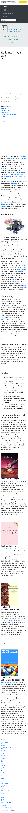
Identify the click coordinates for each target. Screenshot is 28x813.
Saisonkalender (8, 13)
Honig (2, 767)
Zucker (3, 763)
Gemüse (3, 758)
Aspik (15, 263)
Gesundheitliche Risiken (9, 114)
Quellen (3, 116)
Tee (2, 777)
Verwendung (5, 110)
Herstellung (4, 112)
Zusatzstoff (11, 158)
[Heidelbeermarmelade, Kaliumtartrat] (14, 225)
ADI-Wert (4, 359)
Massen (3, 773)
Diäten (2, 788)
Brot (2, 770)
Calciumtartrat (5, 204)
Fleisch (3, 745)
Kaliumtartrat (5, 108)
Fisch (2, 744)
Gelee (24, 265)
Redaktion (3, 797)
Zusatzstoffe (4, 790)
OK (22, 1)
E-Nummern (11, 790)
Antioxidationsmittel (9, 200)
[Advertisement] (14, 74)
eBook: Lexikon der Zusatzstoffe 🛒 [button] (12, 39)
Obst (2, 760)
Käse (2, 757)
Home (8, 7)
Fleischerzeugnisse (6, 747)
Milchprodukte (4, 755)
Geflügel (3, 750)
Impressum (4, 796)
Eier (2, 752)
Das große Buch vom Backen (10, 549)
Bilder (5, 17)
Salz (2, 761)
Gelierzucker (19, 271)
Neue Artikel (4, 804)
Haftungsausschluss (6, 807)
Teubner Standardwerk (15, 481)
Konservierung (4, 783)
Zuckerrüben (5, 319)
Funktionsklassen (20, 172)
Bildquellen (4, 800)
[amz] (10, 382)
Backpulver (16, 281)
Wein (2, 780)
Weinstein (4, 206)
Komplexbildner (8, 174)
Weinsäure (14, 183)
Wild (2, 748)
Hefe (2, 775)
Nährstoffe (4, 785)
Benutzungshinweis (6, 802)
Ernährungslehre (5, 787)
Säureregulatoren (20, 176)
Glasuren (3, 765)
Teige (2, 772)
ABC (4, 10)
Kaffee (2, 778)
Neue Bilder (4, 805)
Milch (2, 753)
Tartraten (23, 156)
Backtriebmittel (19, 174)
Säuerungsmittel (6, 176)
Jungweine (23, 288)
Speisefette (4, 769)
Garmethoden (4, 782)
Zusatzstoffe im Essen (8, 682)
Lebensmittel (22, 158)
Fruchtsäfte (22, 267)
